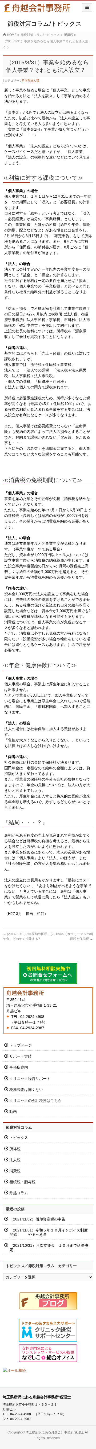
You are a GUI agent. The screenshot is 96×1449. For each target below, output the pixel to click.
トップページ (20, 1045)
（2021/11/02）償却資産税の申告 (37, 1219)
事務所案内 (18, 1067)
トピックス (18, 1137)
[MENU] (87, 7)
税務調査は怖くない (26, 1089)
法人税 (34, 80)
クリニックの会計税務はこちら (35, 1100)
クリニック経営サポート (29, 1078)
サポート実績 (20, 1056)
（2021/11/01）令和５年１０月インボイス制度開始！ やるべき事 (48, 1232)
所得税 (26, 80)
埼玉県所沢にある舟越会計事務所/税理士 (55, 1432)
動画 (13, 1111)
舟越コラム (18, 1193)
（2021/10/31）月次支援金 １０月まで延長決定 (48, 1247)
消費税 (15, 1171)
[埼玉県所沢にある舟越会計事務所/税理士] (37, 9)
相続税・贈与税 (22, 1182)
